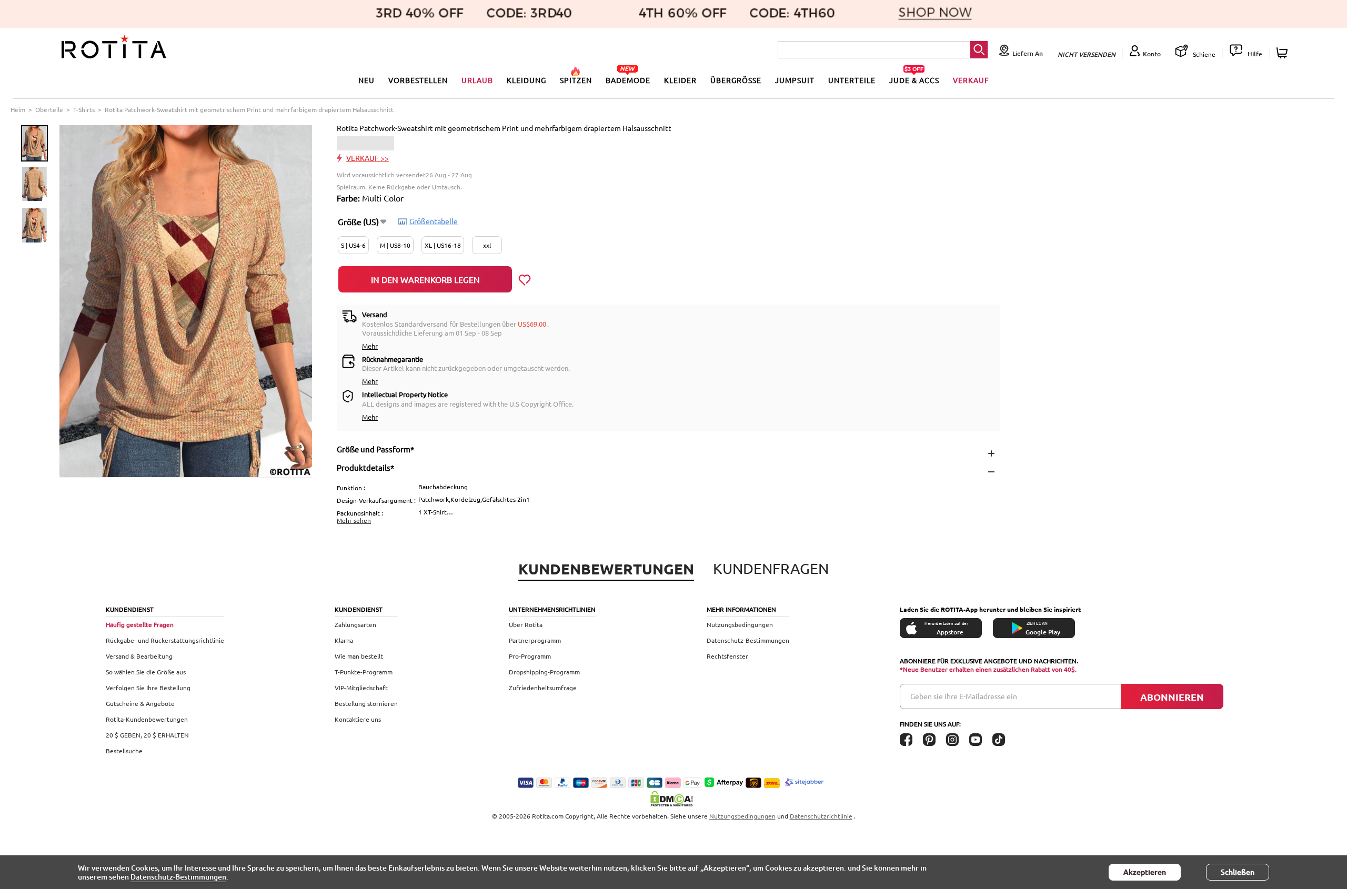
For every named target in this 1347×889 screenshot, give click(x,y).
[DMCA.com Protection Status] (673, 798)
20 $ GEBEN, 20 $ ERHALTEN (147, 735)
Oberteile (49, 109)
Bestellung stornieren (366, 703)
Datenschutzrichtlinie (821, 816)
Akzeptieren (1144, 872)
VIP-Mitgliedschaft (361, 687)
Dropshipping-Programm (544, 672)
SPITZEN (576, 80)
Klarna (344, 640)
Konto (1152, 53)
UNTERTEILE (852, 80)
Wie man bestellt (359, 656)
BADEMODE (628, 80)
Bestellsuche (124, 750)
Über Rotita (525, 624)
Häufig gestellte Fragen (140, 624)
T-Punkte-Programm (364, 672)
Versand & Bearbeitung (139, 656)
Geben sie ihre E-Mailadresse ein (963, 696)
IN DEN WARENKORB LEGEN (425, 279)
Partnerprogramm (535, 640)
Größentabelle (433, 221)
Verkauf (971, 80)
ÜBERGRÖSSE (735, 80)
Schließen (1237, 872)
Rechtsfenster (727, 656)
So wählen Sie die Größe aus (146, 672)
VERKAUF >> (367, 158)
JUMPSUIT (795, 80)
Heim (18, 109)
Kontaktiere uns (358, 719)
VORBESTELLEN (418, 80)
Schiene (1203, 54)
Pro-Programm (530, 656)
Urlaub (477, 80)
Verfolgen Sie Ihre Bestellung (148, 687)
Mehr (370, 345)
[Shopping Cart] (1283, 52)
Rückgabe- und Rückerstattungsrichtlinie (165, 640)
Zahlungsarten (355, 624)
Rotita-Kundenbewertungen (147, 719)
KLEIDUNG (526, 80)
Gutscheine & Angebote (140, 703)
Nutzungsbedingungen (740, 624)
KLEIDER (680, 80)
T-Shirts (84, 109)
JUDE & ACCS (914, 80)
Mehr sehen (354, 520)
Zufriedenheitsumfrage (543, 687)
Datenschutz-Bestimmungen (748, 640)
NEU (366, 80)
